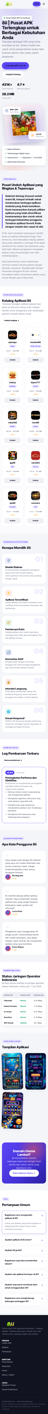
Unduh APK (6, 1343)
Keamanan (6, 1366)
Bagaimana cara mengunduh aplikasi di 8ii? (18, 1216)
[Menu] (43, 3)
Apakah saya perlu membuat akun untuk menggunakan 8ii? (21, 1286)
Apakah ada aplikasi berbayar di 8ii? (22, 1274)
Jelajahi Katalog (13, 74)
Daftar (36, 4)
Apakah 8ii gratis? (13, 1250)
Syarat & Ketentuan (9, 1389)
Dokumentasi (7, 1362)
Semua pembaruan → (13, 760)
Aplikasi (5, 1347)
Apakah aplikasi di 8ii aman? (18, 1239)
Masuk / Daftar (8, 1375)
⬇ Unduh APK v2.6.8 (15, 65)
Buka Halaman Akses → (24, 1173)
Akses (4, 1370)
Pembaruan (6, 1351)
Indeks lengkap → (11, 320)
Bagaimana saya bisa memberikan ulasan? (21, 1262)
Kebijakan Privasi (9, 1385)
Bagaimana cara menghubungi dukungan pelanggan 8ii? (19, 1299)
